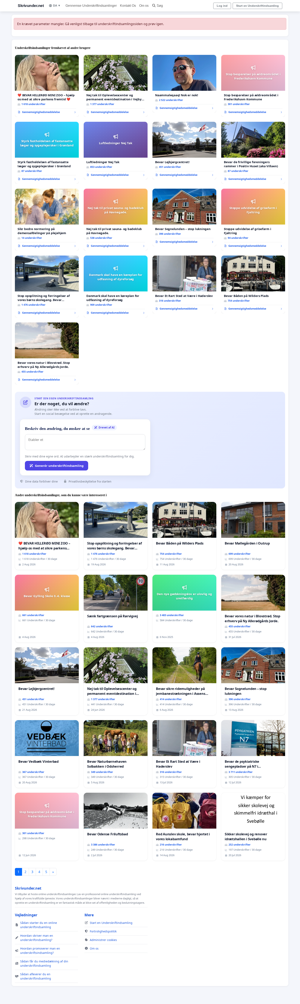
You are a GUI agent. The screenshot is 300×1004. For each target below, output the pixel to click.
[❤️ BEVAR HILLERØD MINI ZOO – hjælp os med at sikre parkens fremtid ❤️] (47, 86)
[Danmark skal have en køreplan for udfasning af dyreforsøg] (116, 287)
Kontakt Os (128, 5)
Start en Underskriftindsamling (257, 5)
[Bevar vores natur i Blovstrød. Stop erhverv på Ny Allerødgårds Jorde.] (47, 353)
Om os (144, 5)
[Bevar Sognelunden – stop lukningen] (184, 218)
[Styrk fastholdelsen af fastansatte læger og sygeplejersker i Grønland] (47, 153)
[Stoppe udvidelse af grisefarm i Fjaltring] (253, 220)
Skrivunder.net (31, 5)
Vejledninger (26, 914)
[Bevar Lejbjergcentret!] (184, 151)
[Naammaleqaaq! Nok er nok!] (184, 84)
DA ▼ (57, 5)
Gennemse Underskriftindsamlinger (91, 5)
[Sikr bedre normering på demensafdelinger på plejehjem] (47, 220)
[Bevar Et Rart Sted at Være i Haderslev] (184, 284)
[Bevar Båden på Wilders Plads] (253, 284)
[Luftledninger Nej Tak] (116, 151)
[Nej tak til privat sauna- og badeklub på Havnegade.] (116, 220)
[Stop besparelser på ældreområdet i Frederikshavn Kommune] (253, 86)
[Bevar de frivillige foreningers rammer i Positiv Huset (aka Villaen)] (253, 153)
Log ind (222, 5)
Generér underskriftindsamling (59, 466)
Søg (160, 5)
